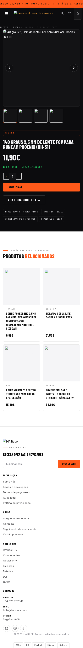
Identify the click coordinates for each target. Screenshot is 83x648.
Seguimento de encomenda (19, 529)
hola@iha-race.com (15, 610)
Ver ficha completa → (24, 200)
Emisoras (8, 565)
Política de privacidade (17, 502)
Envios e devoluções (15, 487)
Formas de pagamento (16, 492)
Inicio (4, 27)
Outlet (6, 581)
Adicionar (15, 187)
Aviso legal (9, 497)
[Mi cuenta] (62, 13)
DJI (5, 576)
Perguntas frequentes (16, 518)
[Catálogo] (6, 13)
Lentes (16, 27)
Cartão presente (13, 534)
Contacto (8, 523)
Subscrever (69, 463)
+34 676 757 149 (13, 601)
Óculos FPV (10, 560)
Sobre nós (9, 481)
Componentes (11, 555)
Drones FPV (10, 549)
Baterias (8, 571)
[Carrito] (69, 13)
